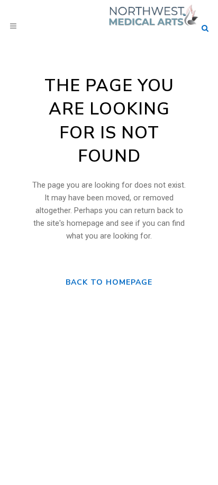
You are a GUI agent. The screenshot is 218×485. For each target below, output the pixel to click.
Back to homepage (109, 282)
